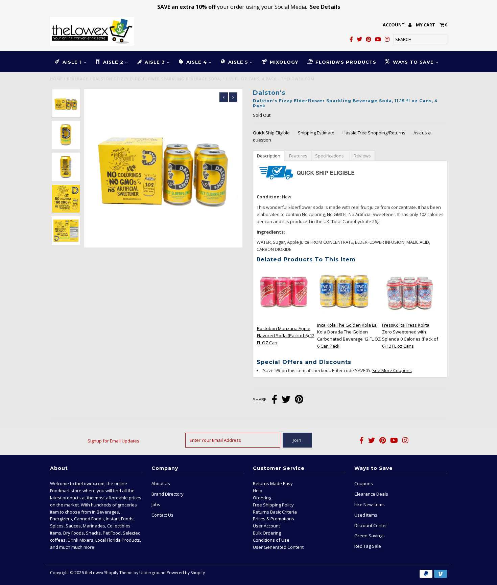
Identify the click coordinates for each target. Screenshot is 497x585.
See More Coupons (392, 370)
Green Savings (369, 536)
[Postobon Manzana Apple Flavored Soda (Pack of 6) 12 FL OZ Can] (284, 317)
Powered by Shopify (186, 573)
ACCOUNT (394, 25)
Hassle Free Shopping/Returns (373, 133)
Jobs (155, 504)
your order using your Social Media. (248, 6)
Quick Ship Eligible (271, 133)
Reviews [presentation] (362, 156)
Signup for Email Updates (113, 441)
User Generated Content (278, 547)
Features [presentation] (297, 156)
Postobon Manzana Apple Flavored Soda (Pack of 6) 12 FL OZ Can (285, 335)
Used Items (365, 515)
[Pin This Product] (299, 400)
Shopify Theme (118, 573)
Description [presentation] (268, 156)
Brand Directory (167, 494)
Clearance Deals (371, 494)
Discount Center (370, 525)
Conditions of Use (271, 540)
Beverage (77, 78)
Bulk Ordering (267, 533)
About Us (160, 483)
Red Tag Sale (367, 546)
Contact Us (162, 515)
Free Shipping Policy (273, 505)
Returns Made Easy (273, 483)
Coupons (363, 483)
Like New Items (369, 504)
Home (56, 78)
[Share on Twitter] (286, 400)
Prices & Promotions (273, 519)
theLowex (94, 573)
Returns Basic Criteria (275, 512)
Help (257, 491)
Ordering (262, 498)
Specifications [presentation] (330, 156)
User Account (266, 526)
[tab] (268, 155)
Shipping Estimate (316, 133)
